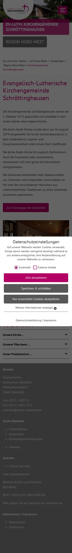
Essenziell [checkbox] (25, 267)
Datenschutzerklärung (28, 320)
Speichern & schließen (36, 288)
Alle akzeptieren (36, 277)
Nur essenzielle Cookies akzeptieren (36, 299)
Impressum (50, 320)
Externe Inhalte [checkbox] (47, 267)
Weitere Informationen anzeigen (34, 307)
